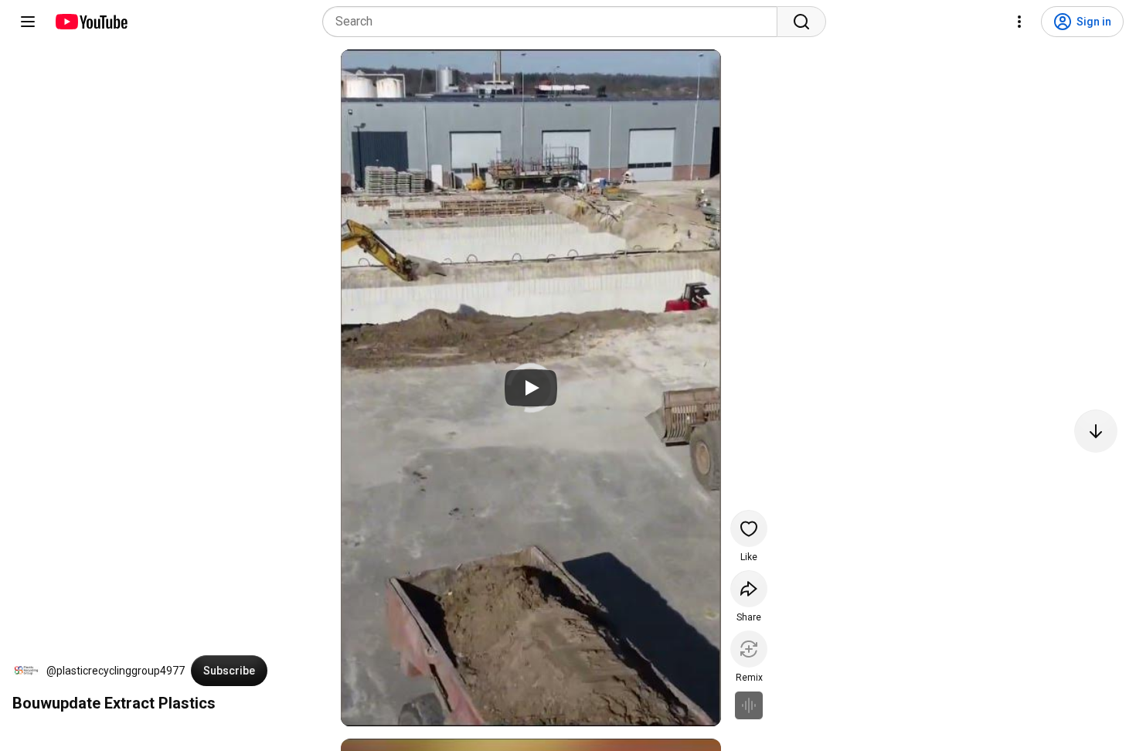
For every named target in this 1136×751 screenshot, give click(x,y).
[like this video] (748, 528)
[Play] (531, 387)
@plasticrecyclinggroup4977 (115, 670)
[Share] (748, 588)
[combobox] (554, 21)
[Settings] (1019, 21)
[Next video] (1095, 431)
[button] (26, 671)
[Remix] (748, 649)
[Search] (801, 21)
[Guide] (28, 21)
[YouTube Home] (90, 21)
